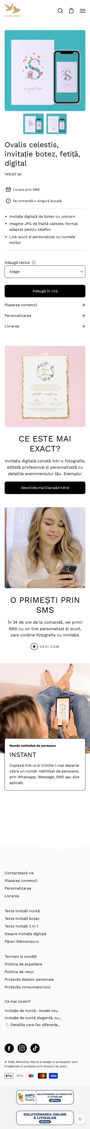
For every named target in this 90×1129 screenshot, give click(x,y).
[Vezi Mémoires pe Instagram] (22, 1048)
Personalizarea (18, 315)
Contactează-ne (19, 873)
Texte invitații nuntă (22, 911)
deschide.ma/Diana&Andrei (45, 487)
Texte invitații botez (22, 918)
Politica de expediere (23, 964)
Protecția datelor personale (29, 979)
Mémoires (22, 1062)
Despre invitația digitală (25, 934)
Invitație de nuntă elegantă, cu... (33, 1018)
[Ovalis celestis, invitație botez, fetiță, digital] (33, 123)
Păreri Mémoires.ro (22, 941)
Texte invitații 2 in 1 (21, 926)
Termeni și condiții (21, 956)
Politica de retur (19, 972)
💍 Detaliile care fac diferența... (32, 1025)
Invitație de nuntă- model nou (31, 1010)
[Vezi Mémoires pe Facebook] (9, 1048)
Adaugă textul (17, 262)
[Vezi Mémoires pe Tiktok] (35, 1048)
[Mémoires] (13, 10)
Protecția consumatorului (27, 987)
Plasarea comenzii (21, 305)
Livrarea (12, 326)
